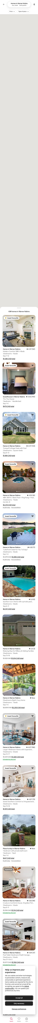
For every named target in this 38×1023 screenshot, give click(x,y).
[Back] (4, 4)
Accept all (19, 998)
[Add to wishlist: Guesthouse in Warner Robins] (32, 365)
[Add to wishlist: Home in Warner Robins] (32, 318)
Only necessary (19, 1003)
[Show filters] (34, 4)
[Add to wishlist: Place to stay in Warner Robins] (32, 817)
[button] (9, 359)
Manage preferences (19, 1009)
